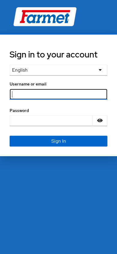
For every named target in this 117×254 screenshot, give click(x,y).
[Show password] (99, 120)
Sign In (58, 141)
